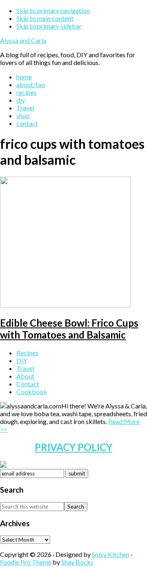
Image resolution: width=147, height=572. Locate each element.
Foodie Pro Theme (25, 562)
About (25, 376)
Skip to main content (45, 18)
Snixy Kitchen (110, 554)
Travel (25, 368)
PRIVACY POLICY (73, 447)
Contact (27, 384)
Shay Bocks (77, 562)
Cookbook (31, 391)
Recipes (27, 353)
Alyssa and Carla (23, 40)
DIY (21, 360)
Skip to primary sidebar (49, 26)
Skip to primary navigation (53, 10)
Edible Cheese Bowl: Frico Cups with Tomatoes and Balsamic (69, 329)
